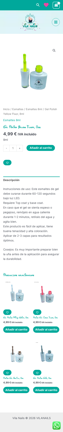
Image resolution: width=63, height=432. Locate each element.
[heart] (46, 5)
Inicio (6, 109)
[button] (38, 5)
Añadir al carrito (41, 147)
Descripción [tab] (11, 180)
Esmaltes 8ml (34, 109)
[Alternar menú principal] (56, 22)
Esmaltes (17, 109)
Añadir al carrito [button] (16, 329)
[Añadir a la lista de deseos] (7, 162)
